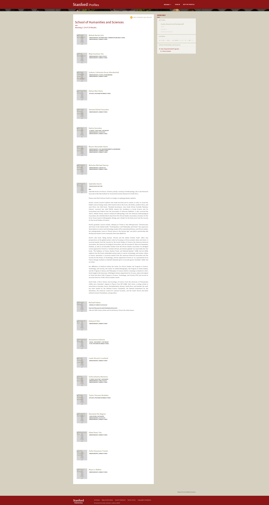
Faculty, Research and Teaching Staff (172, 24)
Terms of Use (131, 500)
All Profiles (162, 20)
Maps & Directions (107, 500)
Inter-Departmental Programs (170, 49)
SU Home (97, 500)
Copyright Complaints (144, 500)
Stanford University (82, 501)
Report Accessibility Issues (186, 492)
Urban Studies (166, 51)
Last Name (162, 36)
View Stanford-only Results (142, 17)
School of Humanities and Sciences (170, 45)
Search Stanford (120, 500)
